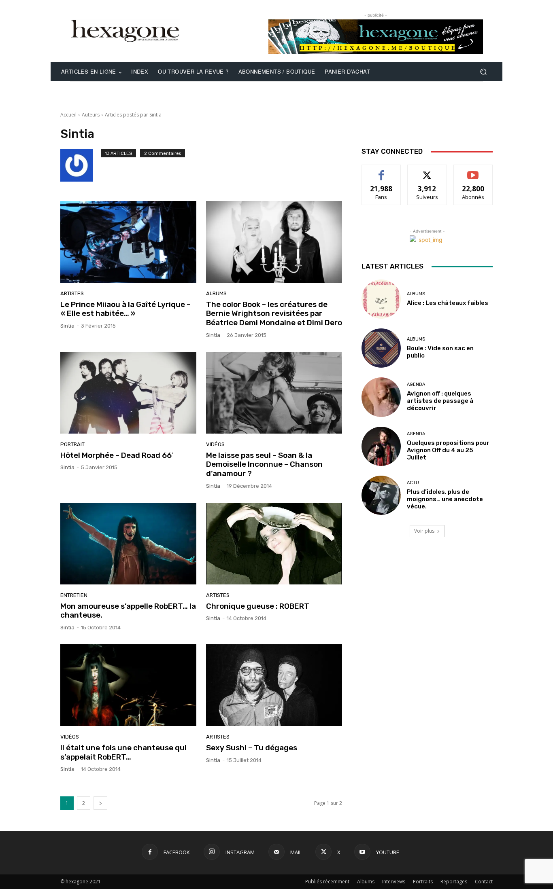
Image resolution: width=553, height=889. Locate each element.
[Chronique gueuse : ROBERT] (274, 543)
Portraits (423, 881)
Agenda (416, 384)
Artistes (72, 293)
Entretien (73, 595)
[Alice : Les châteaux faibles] (381, 299)
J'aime (381, 171)
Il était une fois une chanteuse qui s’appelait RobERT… (123, 752)
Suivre (427, 171)
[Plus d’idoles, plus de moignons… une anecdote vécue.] (381, 495)
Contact (484, 881)
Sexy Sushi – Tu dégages (251, 747)
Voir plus (424, 530)
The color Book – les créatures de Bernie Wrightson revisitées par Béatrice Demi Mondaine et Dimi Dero (274, 314)
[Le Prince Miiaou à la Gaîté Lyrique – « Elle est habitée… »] (128, 242)
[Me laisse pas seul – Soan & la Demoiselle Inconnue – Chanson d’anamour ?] (274, 393)
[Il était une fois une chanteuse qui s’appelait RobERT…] (128, 685)
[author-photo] (80, 165)
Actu (413, 482)
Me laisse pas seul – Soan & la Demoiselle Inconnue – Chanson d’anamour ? (264, 464)
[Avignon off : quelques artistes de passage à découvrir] (381, 397)
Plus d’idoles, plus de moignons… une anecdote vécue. (445, 499)
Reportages (453, 881)
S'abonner (473, 171)
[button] (483, 71)
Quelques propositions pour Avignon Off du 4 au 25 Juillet (448, 450)
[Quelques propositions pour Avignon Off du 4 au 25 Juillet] (381, 446)
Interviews (393, 881)
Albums (216, 293)
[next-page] (100, 803)
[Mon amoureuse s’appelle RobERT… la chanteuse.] (128, 543)
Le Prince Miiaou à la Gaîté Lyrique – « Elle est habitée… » (125, 309)
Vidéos (215, 444)
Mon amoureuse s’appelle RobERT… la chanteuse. (128, 610)
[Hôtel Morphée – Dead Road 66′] (128, 393)
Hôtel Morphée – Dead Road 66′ (116, 455)
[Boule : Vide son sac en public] (381, 348)
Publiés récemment (327, 881)
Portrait (72, 444)
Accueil (68, 114)
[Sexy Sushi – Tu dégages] (274, 685)
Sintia (67, 326)
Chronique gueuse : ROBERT (257, 606)
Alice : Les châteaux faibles (447, 303)
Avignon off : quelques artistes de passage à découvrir (440, 401)
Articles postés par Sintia (133, 114)
